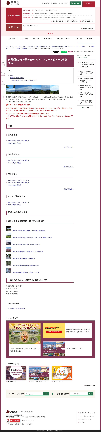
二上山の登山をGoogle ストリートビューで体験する (86, 94)
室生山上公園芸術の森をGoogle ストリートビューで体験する (86, 80)
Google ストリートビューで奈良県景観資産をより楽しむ (87, 65)
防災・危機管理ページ (88, 21)
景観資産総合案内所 (55, 46)
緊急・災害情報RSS (72, 21)
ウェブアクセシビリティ (85, 419)
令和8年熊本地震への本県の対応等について (45, 10)
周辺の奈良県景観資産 (17, 78)
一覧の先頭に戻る (68, 147)
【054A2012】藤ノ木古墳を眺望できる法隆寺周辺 (28, 251)
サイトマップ (83, 422)
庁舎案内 (30, 424)
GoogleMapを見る (13, 143)
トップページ (9, 46)
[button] (46, 3)
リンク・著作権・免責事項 (86, 416)
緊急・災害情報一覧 (58, 21)
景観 (41, 46)
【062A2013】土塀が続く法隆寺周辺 (24, 258)
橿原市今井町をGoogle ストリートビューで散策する (86, 73)
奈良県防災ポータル (88, 28)
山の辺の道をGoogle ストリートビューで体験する (86, 102)
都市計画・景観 (34, 46)
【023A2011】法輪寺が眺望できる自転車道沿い (27, 244)
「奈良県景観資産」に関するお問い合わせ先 (23, 80)
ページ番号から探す (61, 394)
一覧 (11, 75)
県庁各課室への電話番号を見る (16, 424)
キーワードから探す (16, 394)
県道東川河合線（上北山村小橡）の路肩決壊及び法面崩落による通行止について (55, 17)
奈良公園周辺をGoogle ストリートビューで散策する (86, 87)
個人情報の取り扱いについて (87, 413)
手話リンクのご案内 (28, 420)
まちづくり (26, 46)
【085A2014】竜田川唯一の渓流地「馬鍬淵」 (26, 272)
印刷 (71, 51)
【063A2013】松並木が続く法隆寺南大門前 (26, 265)
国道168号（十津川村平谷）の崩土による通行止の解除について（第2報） (53, 13)
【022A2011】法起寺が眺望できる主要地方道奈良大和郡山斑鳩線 (32, 237)
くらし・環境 (18, 46)
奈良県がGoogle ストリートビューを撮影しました (75, 46)
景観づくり (46, 46)
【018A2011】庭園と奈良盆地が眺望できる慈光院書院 (29, 230)
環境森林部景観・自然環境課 (17, 308)
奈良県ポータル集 (90, 385)
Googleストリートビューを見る (17, 140)
